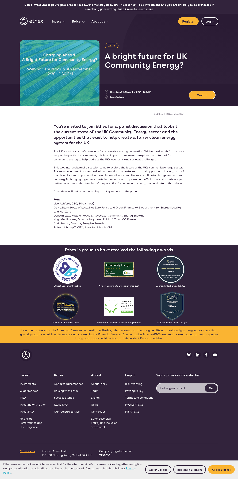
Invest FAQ (27, 411)
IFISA (23, 397)
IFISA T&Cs (132, 411)
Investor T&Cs (134, 404)
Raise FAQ (61, 404)
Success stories (64, 397)
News (94, 404)
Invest (57, 21)
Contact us (98, 411)
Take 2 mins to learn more (135, 9)
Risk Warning (133, 384)
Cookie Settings (221, 469)
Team (94, 391)
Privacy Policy (134, 391)
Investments (28, 384)
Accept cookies (158, 469)
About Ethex (99, 384)
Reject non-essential (189, 469)
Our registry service (67, 411)
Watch (202, 95)
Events (95, 397)
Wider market (29, 391)
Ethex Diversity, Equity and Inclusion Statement (104, 422)
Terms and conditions (139, 397)
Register (188, 21)
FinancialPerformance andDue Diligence (31, 422)
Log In (209, 21)
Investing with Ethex (33, 404)
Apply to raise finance (68, 384)
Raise (76, 21)
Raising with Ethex (66, 391)
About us (98, 21)
